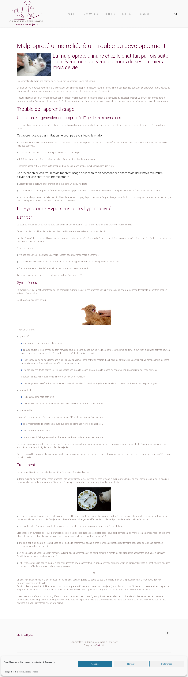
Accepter (95, 664)
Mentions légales (25, 635)
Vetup (99, 645)
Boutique (127, 14)
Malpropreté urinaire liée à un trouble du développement (91, 45)
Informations (91, 14)
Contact (144, 14)
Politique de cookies (11, 672)
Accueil (72, 14)
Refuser (130, 664)
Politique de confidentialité (28, 672)
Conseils (110, 14)
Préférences (166, 664)
